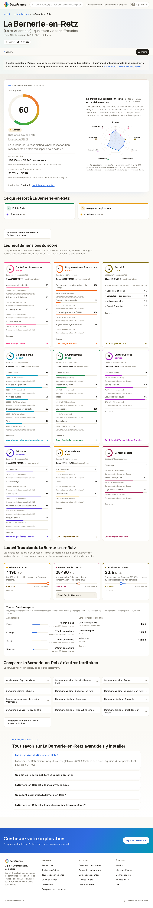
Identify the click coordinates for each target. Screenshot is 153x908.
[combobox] (58, 4)
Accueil (7, 14)
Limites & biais (86, 879)
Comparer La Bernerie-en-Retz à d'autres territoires (22, 722)
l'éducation (16, 214)
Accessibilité (122, 879)
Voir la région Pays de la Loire (20, 680)
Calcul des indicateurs (90, 870)
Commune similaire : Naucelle (119, 699)
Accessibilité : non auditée (137, 900)
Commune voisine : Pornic (117, 680)
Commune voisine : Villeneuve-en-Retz (123, 690)
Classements (109, 4)
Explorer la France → (136, 840)
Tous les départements (53, 875)
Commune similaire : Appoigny (70, 699)
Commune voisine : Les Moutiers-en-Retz (73, 681)
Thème (142, 51)
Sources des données (89, 875)
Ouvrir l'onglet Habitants (69, 595)
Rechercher (47, 865)
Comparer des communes (54, 889)
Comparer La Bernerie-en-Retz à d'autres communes (22, 233)
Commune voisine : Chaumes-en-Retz (74, 690)
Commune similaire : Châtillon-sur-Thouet (122, 711)
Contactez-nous (87, 884)
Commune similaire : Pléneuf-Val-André (74, 709)
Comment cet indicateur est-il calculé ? (20, 294)
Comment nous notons (90, 865)
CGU (118, 884)
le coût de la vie (92, 214)
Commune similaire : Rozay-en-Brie (23, 709)
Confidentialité (123, 875)
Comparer (122, 4)
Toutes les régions (50, 870)
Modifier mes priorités (43, 185)
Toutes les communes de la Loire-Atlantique (23, 700)
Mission (119, 865)
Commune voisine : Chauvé (20, 690)
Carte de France (49, 879)
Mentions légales (124, 870)
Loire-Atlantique (21, 14)
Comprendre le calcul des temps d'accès (122, 66)
